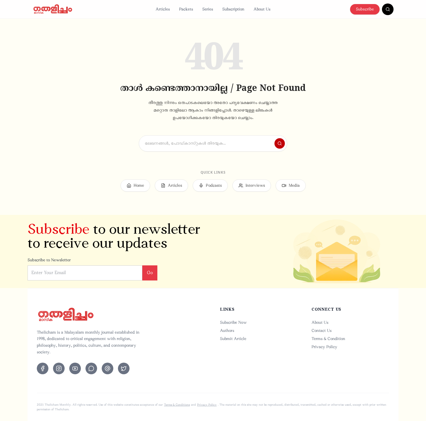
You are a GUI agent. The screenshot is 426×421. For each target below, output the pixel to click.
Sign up (234, 302)
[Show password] (263, 223)
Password (164, 210)
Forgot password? (257, 239)
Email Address (168, 181)
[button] (213, 286)
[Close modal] (275, 125)
